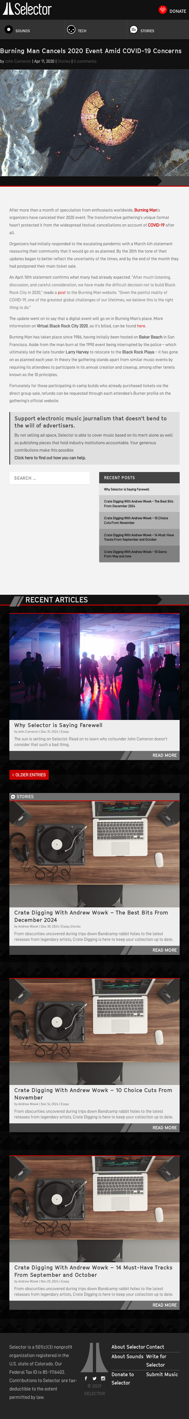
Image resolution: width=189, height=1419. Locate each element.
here (141, 326)
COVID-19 (156, 225)
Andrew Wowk (28, 926)
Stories (147, 31)
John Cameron (18, 61)
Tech (82, 31)
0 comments (85, 61)
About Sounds (127, 1356)
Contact (155, 1347)
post (62, 292)
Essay (65, 731)
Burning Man (145, 210)
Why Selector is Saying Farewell (126, 489)
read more (165, 755)
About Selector (128, 1347)
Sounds (23, 31)
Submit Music (162, 1374)
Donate (178, 11)
